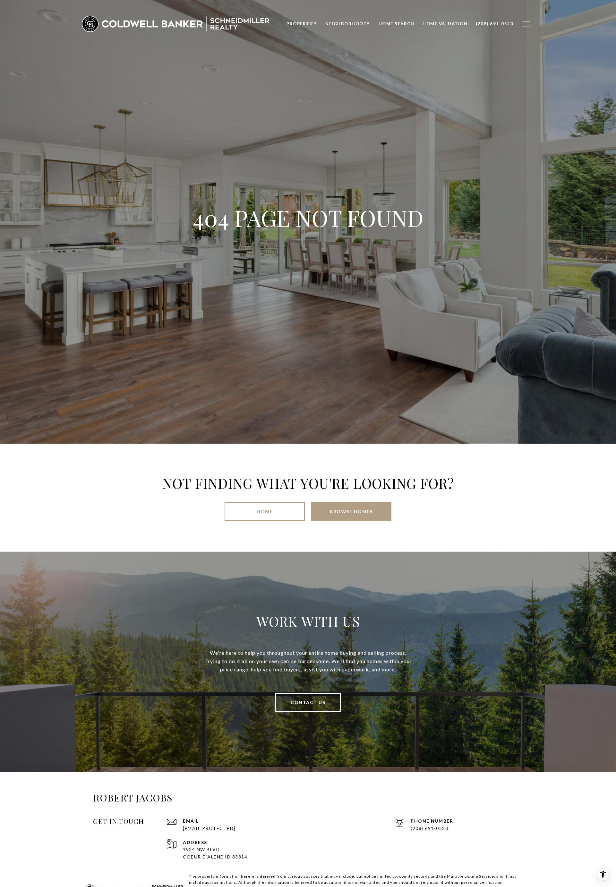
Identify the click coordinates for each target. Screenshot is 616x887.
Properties (302, 23)
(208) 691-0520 (429, 828)
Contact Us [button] (308, 702)
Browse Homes (351, 511)
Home (265, 511)
